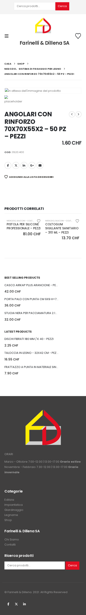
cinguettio (15, 165)
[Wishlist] (78, 36)
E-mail (39, 165)
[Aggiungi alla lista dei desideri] (39, 220)
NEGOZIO (11, 220)
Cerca (62, 6)
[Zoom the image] (43, 412)
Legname (11, 515)
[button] (7, 36)
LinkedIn (24, 165)
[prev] (72, 114)
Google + (32, 165)
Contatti (10, 544)
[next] (78, 114)
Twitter (16, 604)
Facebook (7, 165)
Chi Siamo (11, 539)
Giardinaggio (13, 510)
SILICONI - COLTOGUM (28, 220)
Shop (8, 520)
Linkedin (24, 604)
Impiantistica (13, 505)
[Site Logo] (43, 25)
